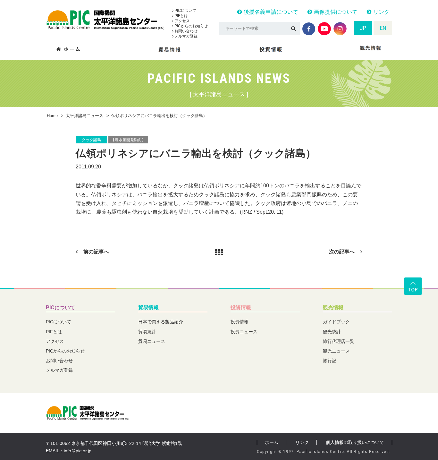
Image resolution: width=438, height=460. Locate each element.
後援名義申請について (270, 12)
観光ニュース (336, 351)
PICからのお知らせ (190, 26)
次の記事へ (342, 251)
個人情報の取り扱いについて (355, 442)
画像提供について (335, 12)
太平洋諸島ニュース (84, 115)
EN (383, 28)
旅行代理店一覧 (338, 341)
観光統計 (332, 331)
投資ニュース (244, 331)
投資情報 (241, 307)
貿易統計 (147, 331)
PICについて (184, 10)
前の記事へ (96, 251)
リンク (381, 12)
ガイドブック (336, 321)
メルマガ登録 (185, 36)
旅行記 (329, 360)
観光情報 (333, 307)
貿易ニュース (151, 341)
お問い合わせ (185, 31)
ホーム (271, 442)
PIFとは (180, 15)
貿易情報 (148, 307)
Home (52, 115)
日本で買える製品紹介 (160, 321)
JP (363, 28)
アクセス (181, 21)
